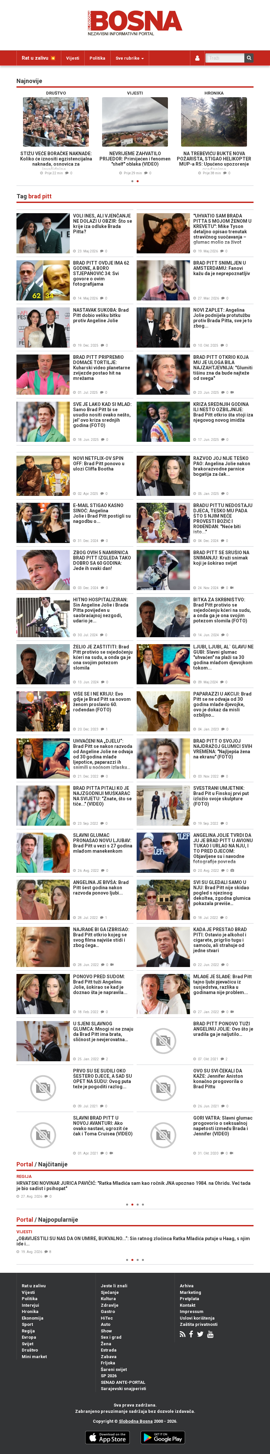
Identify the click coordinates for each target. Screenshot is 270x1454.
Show (106, 1330)
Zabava (109, 1356)
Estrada (109, 1350)
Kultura (108, 1298)
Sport (27, 1324)
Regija (28, 1330)
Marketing (190, 1292)
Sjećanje (110, 1292)
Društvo (30, 1350)
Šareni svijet (114, 1369)
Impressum (191, 1311)
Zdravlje (110, 1305)
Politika (97, 58)
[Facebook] (191, 1335)
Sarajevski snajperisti (123, 1388)
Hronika (30, 1311)
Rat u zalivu (34, 1285)
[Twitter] (200, 1335)
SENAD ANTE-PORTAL (123, 1382)
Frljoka (108, 1362)
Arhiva (187, 1285)
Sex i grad (111, 1337)
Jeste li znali (114, 1285)
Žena (106, 1343)
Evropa (29, 1337)
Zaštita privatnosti (199, 1324)
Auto (105, 1324)
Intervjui (30, 1305)
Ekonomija (32, 1318)
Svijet (27, 1343)
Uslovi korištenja (197, 1318)
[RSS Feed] (182, 1335)
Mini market (34, 1356)
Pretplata (189, 1298)
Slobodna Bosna (136, 1421)
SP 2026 (109, 1375)
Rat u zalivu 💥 (39, 58)
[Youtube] (210, 1335)
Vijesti (72, 58)
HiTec (107, 1318)
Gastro (108, 1311)
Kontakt (187, 1305)
